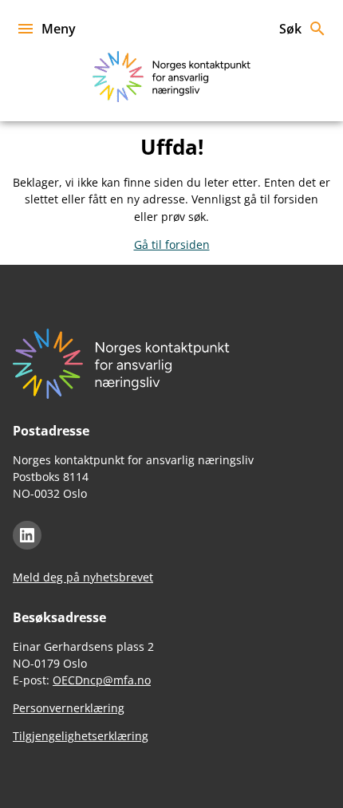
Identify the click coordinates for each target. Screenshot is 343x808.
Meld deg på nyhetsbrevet (83, 577)
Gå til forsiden (172, 244)
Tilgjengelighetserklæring (80, 735)
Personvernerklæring (68, 707)
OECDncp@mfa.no (102, 680)
